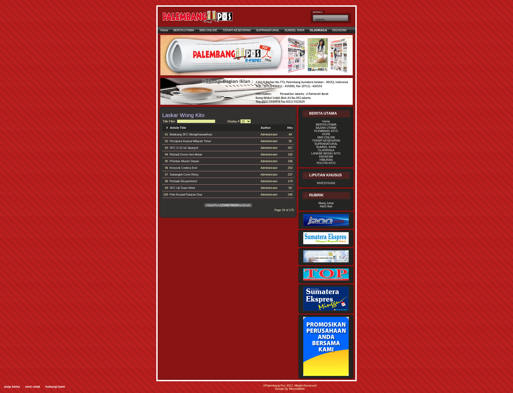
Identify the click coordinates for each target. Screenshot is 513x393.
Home (164, 30)
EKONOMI (339, 30)
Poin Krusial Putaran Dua (186, 194)
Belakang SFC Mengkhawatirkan (191, 134)
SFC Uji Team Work (182, 187)
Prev (217, 205)
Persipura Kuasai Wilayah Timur (190, 141)
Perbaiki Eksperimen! (183, 181)
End (246, 205)
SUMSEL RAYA (294, 30)
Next (241, 205)
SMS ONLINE (208, 30)
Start (211, 205)
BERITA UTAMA (183, 30)
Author (266, 127)
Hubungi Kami (55, 386)
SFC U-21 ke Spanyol (184, 147)
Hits (290, 127)
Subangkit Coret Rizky (184, 174)
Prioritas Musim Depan (184, 161)
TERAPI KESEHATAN (237, 30)
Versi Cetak (32, 386)
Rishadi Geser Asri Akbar (186, 154)
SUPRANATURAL (267, 30)
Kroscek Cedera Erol (183, 167)
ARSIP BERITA (12, 386)
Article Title (178, 127)
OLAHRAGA (318, 30)
